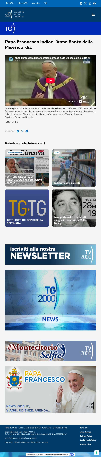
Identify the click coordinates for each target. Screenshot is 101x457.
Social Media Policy (88, 440)
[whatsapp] (26, 131)
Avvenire (35, 3)
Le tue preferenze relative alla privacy (56, 454)
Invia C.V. (84, 428)
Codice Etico (85, 444)
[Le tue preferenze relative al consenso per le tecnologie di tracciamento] (96, 452)
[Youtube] (94, 3)
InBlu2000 (22, 3)
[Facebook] (81, 3)
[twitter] (22, 131)
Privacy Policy (86, 436)
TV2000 (10, 3)
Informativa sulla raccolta (35, 454)
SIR (45, 3)
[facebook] (18, 131)
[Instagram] (90, 3)
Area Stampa (85, 432)
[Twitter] (85, 3)
